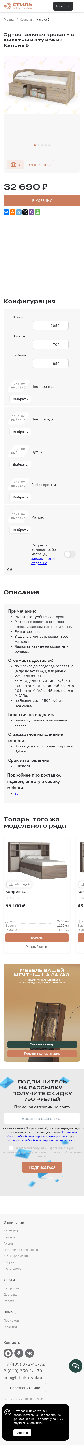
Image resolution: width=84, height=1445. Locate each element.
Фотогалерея (13, 1268)
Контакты (11, 1231)
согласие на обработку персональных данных (41, 1140)
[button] (35, 145)
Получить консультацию (42, 1053)
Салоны (9, 1237)
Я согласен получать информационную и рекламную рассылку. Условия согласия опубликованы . (42, 1152)
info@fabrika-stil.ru (23, 1377)
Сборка (9, 1262)
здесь (41, 1156)
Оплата (9, 1301)
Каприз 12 (15, 895)
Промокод (11, 1320)
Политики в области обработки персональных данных (42, 1134)
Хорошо (22, 1432)
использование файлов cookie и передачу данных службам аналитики (38, 1419)
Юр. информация (16, 1256)
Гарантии (10, 1327)
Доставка (10, 1294)
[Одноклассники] (12, 212)
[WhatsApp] (37, 212)
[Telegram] (19, 212)
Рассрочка (11, 1288)
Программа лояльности (21, 1250)
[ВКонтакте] (6, 212)
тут (17, 793)
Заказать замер (42, 1044)
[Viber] (31, 212)
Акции (8, 1243)
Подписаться (42, 1167)
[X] (25, 212)
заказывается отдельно (43, 560)
